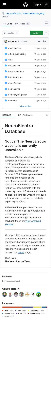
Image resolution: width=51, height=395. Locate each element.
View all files (25, 106)
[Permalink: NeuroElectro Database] (3, 129)
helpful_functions (16, 71)
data (10, 59)
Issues (21, 252)
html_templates (15, 77)
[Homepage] (25, 4)
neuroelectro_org (33, 13)
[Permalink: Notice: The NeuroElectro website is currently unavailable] (3, 146)
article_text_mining (17, 54)
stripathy (12, 41)
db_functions (14, 65)
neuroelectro (13, 13)
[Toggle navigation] (4, 4)
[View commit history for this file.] (44, 41)
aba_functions (14, 48)
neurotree (12, 100)
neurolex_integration (17, 94)
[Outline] (47, 115)
